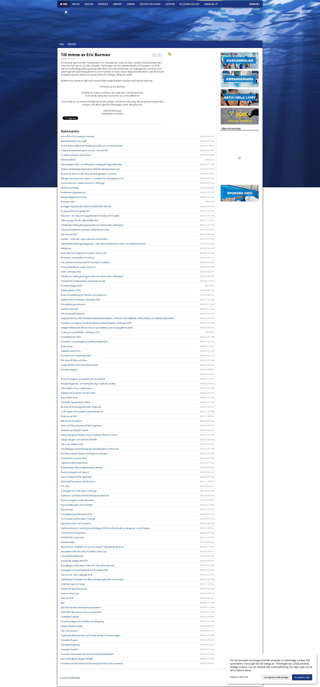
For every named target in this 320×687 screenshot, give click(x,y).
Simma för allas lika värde (74, 588)
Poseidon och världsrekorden (76, 355)
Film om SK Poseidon (71, 420)
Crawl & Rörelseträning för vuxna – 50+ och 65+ (84, 150)
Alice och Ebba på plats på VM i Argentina (81, 425)
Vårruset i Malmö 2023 (72, 444)
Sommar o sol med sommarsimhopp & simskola (85, 495)
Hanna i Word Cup (70, 593)
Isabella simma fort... (71, 350)
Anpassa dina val (239, 676)
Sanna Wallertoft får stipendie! (76, 476)
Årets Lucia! (66, 346)
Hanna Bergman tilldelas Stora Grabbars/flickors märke (89, 434)
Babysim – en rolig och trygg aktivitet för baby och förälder (90, 215)
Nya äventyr (67, 509)
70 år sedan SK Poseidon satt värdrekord (81, 411)
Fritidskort (66, 248)
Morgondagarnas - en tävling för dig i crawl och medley (88, 383)
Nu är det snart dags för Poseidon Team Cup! (83, 252)
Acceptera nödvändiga (276, 677)
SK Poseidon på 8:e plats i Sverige (78, 518)
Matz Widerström (69, 397)
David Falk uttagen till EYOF (74, 560)
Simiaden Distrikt (69, 649)
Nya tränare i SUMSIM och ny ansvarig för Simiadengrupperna (92, 546)
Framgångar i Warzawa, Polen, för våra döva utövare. (88, 565)
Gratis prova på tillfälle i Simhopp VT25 (80, 332)
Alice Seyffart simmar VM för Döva (78, 481)
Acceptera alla (302, 677)
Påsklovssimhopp (70, 187)
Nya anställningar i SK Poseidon (77, 504)
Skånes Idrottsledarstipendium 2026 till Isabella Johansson (90, 169)
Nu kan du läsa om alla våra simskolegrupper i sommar (88, 173)
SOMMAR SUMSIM (70, 616)
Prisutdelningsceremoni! (73, 304)
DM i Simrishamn (69, 630)
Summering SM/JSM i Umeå (74, 430)
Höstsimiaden (68, 542)
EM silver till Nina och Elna (74, 360)
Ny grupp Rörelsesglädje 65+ (75, 211)
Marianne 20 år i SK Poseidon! (76, 523)
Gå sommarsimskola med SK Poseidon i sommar (85, 262)
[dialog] (272, 669)
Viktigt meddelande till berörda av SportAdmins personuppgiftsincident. (97, 327)
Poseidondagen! (69, 369)
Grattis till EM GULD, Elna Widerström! (79, 364)
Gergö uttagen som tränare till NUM (78, 439)
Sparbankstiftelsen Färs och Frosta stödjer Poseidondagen (90, 635)
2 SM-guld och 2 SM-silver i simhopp (79, 490)
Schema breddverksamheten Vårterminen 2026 (85, 229)
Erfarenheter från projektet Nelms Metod (81, 467)
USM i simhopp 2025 (71, 271)
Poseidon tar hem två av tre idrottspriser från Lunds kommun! (92, 663)
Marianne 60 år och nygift (73, 141)
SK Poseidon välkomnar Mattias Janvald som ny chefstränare (92, 145)
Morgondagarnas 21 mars (74, 197)
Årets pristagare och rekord (75, 472)
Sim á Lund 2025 (69, 234)
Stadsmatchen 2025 (71, 290)
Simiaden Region (69, 640)
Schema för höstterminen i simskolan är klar (83, 280)
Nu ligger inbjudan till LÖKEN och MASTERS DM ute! (86, 206)
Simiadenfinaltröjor (70, 644)
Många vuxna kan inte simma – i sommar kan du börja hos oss (92, 178)
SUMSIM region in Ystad (73, 584)
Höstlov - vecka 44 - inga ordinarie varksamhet (84, 238)
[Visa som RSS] (169, 54)
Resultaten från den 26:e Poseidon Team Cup (84, 551)
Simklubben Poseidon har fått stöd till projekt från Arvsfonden (92, 579)
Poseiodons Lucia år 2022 (73, 458)
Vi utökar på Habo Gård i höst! (76, 155)
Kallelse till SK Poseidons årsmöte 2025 (80, 299)
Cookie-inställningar (70, 677)
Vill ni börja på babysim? (73, 313)
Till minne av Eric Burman (85, 54)
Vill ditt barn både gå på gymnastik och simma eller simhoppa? (92, 225)
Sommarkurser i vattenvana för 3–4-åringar (83, 183)
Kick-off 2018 (67, 598)
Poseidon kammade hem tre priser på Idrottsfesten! (87, 654)
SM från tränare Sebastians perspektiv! (81, 607)
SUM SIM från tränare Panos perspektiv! (81, 612)
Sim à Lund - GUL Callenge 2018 (76, 574)
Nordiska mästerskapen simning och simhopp (84, 453)
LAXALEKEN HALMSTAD (72, 556)
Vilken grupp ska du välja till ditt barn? (80, 220)
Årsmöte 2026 (68, 201)
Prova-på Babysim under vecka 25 (78, 266)
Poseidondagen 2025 (71, 285)
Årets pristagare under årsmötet (77, 500)
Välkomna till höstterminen (74, 462)
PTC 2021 (65, 486)
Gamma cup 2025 (69, 308)
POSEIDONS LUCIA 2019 (72, 537)
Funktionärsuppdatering (73, 192)
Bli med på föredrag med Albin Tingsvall (81, 406)
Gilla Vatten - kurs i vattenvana (76, 388)
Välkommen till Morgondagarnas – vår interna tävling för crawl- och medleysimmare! (103, 243)
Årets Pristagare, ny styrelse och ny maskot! (83, 378)
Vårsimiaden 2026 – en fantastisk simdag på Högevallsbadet (91, 164)
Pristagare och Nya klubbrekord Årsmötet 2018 (84, 570)
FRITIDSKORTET (68, 159)
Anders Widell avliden (72, 626)
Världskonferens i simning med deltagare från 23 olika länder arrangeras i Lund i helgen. (105, 528)
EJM (62, 602)
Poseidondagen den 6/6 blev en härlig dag (82, 621)
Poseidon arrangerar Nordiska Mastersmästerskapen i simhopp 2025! (96, 322)
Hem (64, 4)
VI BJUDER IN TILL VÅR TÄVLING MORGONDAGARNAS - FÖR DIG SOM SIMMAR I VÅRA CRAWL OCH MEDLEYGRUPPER (117, 318)
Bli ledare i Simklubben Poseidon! (77, 257)
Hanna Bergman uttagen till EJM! (77, 658)
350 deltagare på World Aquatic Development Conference (90, 448)
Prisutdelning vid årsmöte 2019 (76, 514)
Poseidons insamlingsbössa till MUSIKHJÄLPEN (84, 341)
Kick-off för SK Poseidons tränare (77, 136)
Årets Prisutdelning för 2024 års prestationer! (83, 294)
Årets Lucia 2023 (69, 416)
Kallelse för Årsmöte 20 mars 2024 (78, 392)
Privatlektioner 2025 (71, 336)
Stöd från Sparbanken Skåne (75, 402)
